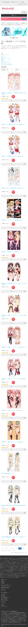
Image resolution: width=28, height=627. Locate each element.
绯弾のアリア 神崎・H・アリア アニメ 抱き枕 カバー (14, 347)
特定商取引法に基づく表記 (6, 585)
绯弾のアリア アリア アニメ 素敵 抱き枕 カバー (13, 220)
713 (13, 548)
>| (13, 550)
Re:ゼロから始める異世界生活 (6, 64)
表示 (16, 69)
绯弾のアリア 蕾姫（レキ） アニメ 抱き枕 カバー (13, 442)
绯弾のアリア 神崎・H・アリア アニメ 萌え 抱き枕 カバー (13, 379)
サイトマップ (3, 590)
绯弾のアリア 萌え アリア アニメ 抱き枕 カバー (13, 410)
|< (2, 548)
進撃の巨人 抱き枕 (4, 600)
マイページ (3, 603)
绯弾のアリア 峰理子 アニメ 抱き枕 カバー (11, 251)
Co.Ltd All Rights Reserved (15, 624)
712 (10, 548)
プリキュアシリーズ (5, 54)
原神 (2, 56)
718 (5, 550)
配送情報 (2, 583)
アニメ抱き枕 (19, 619)
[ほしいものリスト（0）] (22, 4)
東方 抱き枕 (3, 596)
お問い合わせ (3, 589)
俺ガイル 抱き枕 (4, 598)
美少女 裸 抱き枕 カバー (7, 473)
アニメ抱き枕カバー (7, 615)
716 (23, 548)
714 (17, 548)
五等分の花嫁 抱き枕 (5, 597)
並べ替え (3, 69)
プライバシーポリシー (5, 584)
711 (7, 548)
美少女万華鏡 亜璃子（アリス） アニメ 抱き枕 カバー (13, 537)
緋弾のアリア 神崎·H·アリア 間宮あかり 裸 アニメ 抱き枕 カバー (14, 93)
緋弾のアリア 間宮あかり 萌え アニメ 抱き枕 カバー (14, 124)
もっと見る (4, 66)
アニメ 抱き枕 (3, 612)
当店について (3, 579)
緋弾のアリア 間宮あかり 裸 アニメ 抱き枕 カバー (13, 156)
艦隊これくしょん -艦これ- (6, 58)
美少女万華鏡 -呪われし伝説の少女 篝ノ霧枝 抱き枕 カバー (13, 506)
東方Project (3, 57)
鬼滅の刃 (3, 60)
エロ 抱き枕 (3, 594)
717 (2, 550)
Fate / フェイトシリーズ (5, 61)
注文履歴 (2, 605)
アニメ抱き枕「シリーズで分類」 (12, 23)
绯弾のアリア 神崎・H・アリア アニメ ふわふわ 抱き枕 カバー (14, 316)
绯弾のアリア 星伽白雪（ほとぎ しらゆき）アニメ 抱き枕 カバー (14, 284)
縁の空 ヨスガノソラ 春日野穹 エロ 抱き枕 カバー (13, 188)
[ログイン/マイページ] (20, 4)
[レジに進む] (25, 4)
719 (9, 550)
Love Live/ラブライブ (5, 62)
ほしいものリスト (4, 606)
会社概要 (2, 581)
